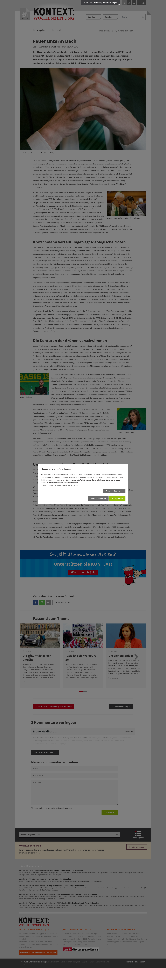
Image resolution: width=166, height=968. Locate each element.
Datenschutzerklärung (70, 485)
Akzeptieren (117, 498)
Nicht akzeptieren (98, 498)
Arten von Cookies (113, 491)
